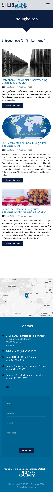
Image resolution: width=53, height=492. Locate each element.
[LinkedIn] (7, 386)
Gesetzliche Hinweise (26, 487)
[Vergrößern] (50, 281)
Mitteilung (11, 432)
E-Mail (10, 423)
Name (9, 403)
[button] (26, 295)
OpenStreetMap (46, 315)
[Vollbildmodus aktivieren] (50, 290)
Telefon (10, 413)
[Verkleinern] (50, 285)
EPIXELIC (23, 484)
